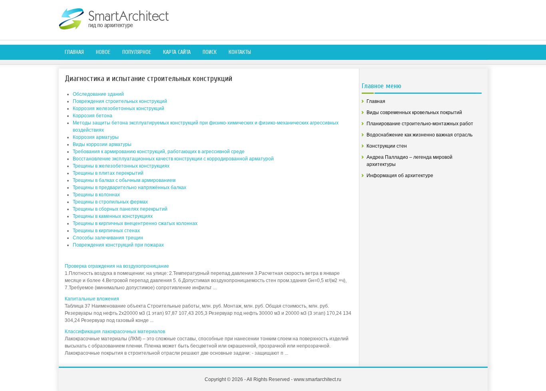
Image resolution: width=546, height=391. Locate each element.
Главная (74, 52)
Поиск (210, 52)
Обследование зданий (98, 94)
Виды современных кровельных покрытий (414, 112)
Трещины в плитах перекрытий (108, 173)
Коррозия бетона (92, 115)
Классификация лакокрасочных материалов (115, 331)
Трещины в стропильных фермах (110, 202)
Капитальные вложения (92, 299)
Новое (103, 52)
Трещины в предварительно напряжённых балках (129, 187)
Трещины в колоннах (96, 194)
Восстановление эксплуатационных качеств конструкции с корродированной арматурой (173, 159)
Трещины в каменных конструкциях (113, 216)
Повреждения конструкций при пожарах (118, 245)
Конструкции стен (387, 146)
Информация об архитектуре (400, 175)
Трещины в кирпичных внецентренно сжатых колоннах (135, 223)
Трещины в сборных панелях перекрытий (120, 209)
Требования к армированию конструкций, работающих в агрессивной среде (159, 151)
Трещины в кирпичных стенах (106, 230)
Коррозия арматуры (96, 137)
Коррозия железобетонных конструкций (118, 108)
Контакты (240, 52)
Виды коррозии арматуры (102, 144)
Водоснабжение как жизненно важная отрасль (419, 135)
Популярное (136, 52)
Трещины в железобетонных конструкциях (121, 166)
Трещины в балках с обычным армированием (124, 180)
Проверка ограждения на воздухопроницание (117, 266)
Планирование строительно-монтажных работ (420, 123)
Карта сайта (177, 52)
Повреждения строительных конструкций (120, 101)
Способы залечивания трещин (108, 238)
